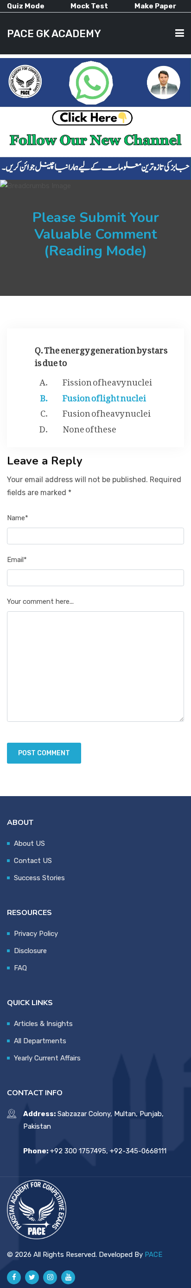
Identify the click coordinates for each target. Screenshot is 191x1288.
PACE (153, 1254)
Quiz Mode (26, 6)
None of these (89, 427)
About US (29, 843)
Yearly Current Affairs (47, 1058)
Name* (17, 518)
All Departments (40, 1041)
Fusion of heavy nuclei (107, 411)
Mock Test (89, 6)
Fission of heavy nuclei (107, 380)
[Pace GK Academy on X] (32, 1277)
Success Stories (39, 878)
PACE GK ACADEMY (54, 33)
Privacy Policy (36, 933)
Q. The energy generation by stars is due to (101, 354)
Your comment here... (40, 601)
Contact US (33, 860)
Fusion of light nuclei (104, 396)
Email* (17, 560)
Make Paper (155, 6)
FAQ (20, 968)
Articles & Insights (43, 1024)
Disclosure (30, 951)
